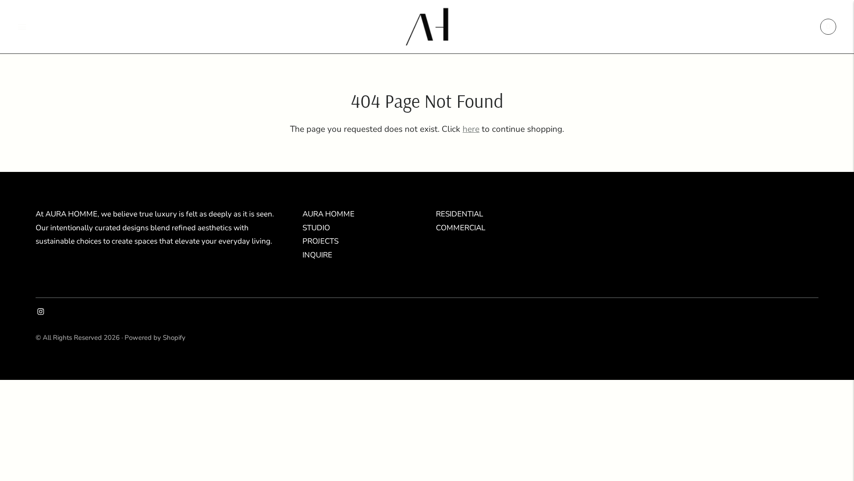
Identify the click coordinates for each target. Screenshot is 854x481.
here (471, 129)
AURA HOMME (328, 214)
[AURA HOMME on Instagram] (40, 312)
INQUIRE (317, 255)
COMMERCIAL (460, 228)
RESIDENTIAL (459, 214)
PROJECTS (320, 241)
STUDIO (316, 228)
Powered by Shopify (155, 337)
